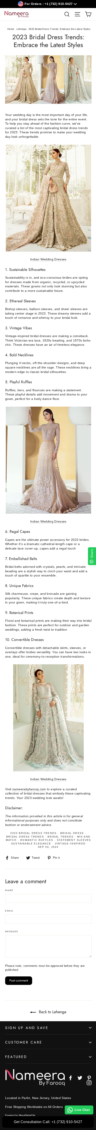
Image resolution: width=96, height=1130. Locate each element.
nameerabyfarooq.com (29, 789)
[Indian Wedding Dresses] (48, 250)
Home (10, 29)
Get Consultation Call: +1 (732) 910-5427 (48, 1122)
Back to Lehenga (52, 1012)
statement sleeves (74, 840)
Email (9, 911)
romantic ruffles (36, 840)
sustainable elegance (31, 843)
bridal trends (60, 836)
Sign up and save (26, 1027)
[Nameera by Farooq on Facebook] (70, 1077)
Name (9, 890)
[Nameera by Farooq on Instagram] (89, 1082)
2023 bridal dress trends (33, 833)
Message (11, 931)
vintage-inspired (70, 843)
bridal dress (72, 833)
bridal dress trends (25, 836)
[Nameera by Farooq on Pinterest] (89, 1077)
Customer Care (23, 1042)
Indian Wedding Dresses (48, 259)
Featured (16, 1056)
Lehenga (21, 29)
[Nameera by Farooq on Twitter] (79, 1077)
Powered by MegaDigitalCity (20, 1115)
